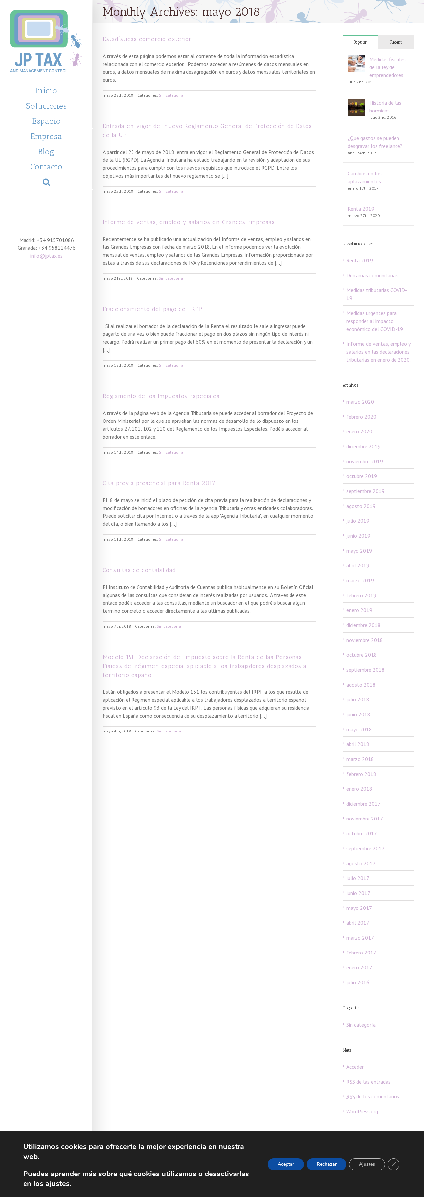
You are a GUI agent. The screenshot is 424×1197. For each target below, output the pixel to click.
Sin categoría (171, 95)
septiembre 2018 (365, 669)
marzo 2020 (360, 401)
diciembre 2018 (363, 625)
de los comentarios (372, 1096)
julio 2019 (357, 520)
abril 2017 (357, 922)
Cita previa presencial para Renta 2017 (159, 483)
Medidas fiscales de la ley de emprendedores (387, 67)
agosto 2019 (361, 506)
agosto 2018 (361, 684)
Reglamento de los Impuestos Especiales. (162, 396)
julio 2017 (357, 878)
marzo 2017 (360, 937)
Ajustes (367, 1164)
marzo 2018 (360, 759)
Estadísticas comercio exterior (147, 39)
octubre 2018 (361, 654)
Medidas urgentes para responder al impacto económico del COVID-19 (374, 321)
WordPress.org (362, 1111)
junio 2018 (358, 714)
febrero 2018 (361, 774)
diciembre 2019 (363, 446)
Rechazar (327, 1164)
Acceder (355, 1066)
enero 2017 (359, 967)
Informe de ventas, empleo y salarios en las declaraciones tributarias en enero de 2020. (378, 351)
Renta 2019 (361, 208)
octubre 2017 (361, 833)
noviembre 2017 (364, 818)
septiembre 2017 (365, 848)
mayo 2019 (359, 550)
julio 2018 (357, 699)
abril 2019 (357, 565)
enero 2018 (359, 788)
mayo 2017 (359, 908)
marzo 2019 (360, 580)
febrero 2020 (361, 416)
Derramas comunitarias (372, 275)
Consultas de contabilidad (139, 570)
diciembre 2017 (363, 803)
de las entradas (368, 1081)
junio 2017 (358, 893)
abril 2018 (357, 744)
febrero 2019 (361, 595)
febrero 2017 (361, 952)
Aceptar (286, 1164)
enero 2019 (359, 610)
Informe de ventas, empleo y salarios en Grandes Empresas (189, 222)
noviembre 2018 (364, 640)
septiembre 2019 (365, 491)
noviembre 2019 (364, 461)
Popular (360, 42)
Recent (396, 42)
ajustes (57, 1184)
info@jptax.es (46, 255)
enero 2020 (359, 431)
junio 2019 (358, 535)
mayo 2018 (359, 729)
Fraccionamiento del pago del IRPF (152, 309)
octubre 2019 (361, 476)
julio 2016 (357, 982)
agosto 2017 (361, 863)
